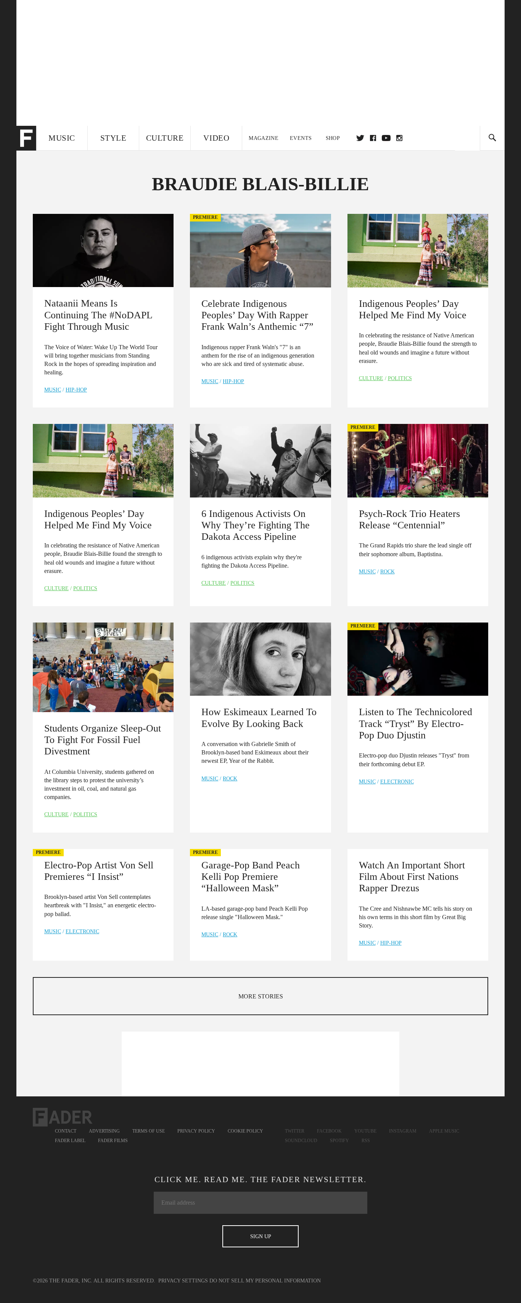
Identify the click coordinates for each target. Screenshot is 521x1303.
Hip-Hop (76, 390)
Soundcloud (301, 1140)
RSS (366, 1140)
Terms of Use (148, 1131)
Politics (400, 378)
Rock (387, 571)
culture (371, 378)
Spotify (339, 1140)
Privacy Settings (183, 1281)
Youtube (365, 1131)
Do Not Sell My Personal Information (265, 1281)
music (52, 390)
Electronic (397, 782)
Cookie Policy (245, 1131)
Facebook (329, 1131)
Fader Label (70, 1140)
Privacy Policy (196, 1131)
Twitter (360, 138)
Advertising (104, 1131)
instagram (399, 138)
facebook (373, 138)
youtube (386, 138)
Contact (65, 1131)
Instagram (402, 1131)
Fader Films (113, 1140)
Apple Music (444, 1131)
